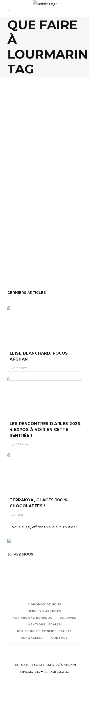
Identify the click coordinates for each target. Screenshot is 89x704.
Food (17, 144)
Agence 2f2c (59, 671)
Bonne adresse (49, 229)
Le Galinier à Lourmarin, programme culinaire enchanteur (44, 164)
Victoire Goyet (21, 180)
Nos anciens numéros (33, 617)
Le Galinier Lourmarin (40, 242)
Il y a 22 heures (19, 444)
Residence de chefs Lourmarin (52, 255)
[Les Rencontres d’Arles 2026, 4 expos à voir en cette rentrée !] (44, 395)
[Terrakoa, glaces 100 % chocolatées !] (44, 471)
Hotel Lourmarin (53, 235)
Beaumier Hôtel (20, 229)
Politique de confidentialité (44, 631)
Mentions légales (44, 624)
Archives (68, 617)
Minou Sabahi (37, 249)
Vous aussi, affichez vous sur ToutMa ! (44, 526)
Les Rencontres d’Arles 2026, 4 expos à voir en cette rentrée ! (45, 429)
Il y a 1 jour (16, 514)
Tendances (34, 144)
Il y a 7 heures (18, 368)
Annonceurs (32, 638)
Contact (59, 638)
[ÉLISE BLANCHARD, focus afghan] (44, 324)
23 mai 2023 (45, 180)
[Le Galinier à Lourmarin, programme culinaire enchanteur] (44, 119)
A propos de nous (45, 604)
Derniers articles (45, 611)
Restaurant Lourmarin (25, 262)
